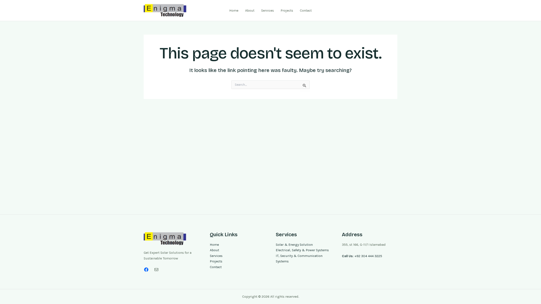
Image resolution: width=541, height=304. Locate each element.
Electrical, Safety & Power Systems (302, 250)
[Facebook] (146, 269)
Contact (306, 10)
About (249, 10)
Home (233, 10)
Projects (287, 10)
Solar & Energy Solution (294, 245)
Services (267, 10)
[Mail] (156, 269)
